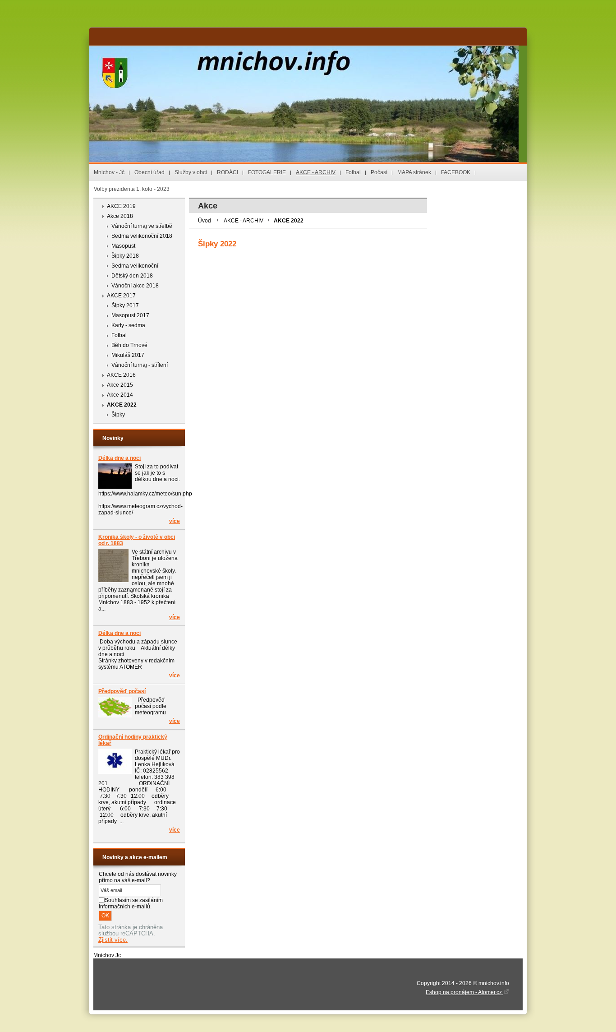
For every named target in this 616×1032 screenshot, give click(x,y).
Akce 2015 (120, 385)
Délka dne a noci (119, 458)
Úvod (204, 221)
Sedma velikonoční (134, 266)
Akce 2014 (120, 395)
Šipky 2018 (125, 256)
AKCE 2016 (121, 375)
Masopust (123, 246)
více (174, 521)
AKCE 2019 (121, 206)
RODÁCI (227, 172)
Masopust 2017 (130, 315)
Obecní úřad (149, 172)
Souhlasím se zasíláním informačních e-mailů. (131, 903)
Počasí (379, 172)
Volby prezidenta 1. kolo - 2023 (132, 189)
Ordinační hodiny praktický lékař (132, 740)
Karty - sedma (128, 325)
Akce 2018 (120, 216)
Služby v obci (191, 172)
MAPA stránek (414, 172)
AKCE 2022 (122, 405)
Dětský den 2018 (132, 276)
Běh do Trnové (129, 345)
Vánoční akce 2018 (135, 285)
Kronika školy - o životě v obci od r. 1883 (136, 540)
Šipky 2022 (217, 244)
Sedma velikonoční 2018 (141, 236)
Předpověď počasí (122, 691)
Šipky (118, 415)
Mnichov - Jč (109, 172)
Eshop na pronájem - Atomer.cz (464, 992)
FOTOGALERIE (267, 172)
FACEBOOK (455, 172)
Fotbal (353, 172)
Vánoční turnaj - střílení (139, 365)
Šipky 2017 (125, 305)
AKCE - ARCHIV (316, 172)
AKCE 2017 (121, 295)
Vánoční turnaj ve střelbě (141, 226)
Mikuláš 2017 (127, 355)
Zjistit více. (113, 940)
